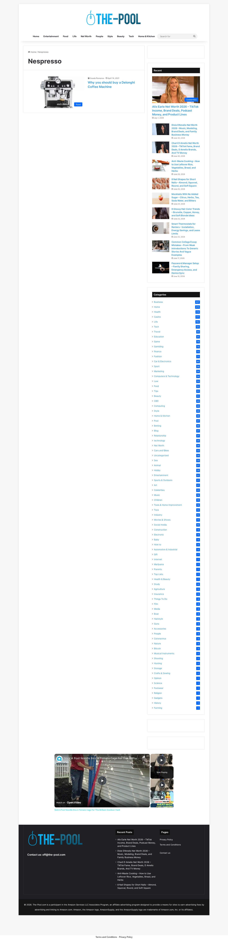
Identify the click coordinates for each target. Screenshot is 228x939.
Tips (156, 391)
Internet (158, 559)
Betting (157, 425)
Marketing (159, 371)
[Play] (162, 785)
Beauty (120, 36)
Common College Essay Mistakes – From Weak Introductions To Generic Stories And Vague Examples (185, 248)
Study (157, 584)
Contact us (165, 853)
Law (156, 381)
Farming (158, 708)
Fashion (158, 356)
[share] (143, 757)
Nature (157, 643)
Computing (159, 406)
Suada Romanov (97, 78)
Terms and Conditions (170, 844)
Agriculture (159, 589)
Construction (160, 529)
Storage (158, 668)
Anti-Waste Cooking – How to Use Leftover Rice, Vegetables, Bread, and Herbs (136, 876)
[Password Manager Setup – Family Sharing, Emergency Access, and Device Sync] (160, 267)
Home (36, 36)
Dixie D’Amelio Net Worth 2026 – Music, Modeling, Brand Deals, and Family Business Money (134, 854)
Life (74, 36)
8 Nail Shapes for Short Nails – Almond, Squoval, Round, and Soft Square (185, 182)
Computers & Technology (166, 376)
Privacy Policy (166, 839)
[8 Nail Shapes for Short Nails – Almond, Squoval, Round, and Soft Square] (160, 183)
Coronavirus (160, 638)
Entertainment (51, 36)
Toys (156, 510)
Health (157, 312)
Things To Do (160, 599)
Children (158, 500)
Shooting (158, 658)
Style (110, 36)
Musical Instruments (164, 653)
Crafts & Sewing (162, 673)
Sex (156, 460)
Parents (158, 569)
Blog (156, 430)
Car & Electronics (162, 361)
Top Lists (158, 574)
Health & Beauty (162, 579)
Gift (156, 554)
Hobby (157, 470)
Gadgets (158, 698)
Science (158, 683)
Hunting (158, 663)
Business (158, 302)
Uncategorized (161, 455)
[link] (59, 759)
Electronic (159, 534)
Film (156, 604)
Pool (156, 421)
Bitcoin (157, 648)
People (99, 36)
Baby (156, 539)
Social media (160, 524)
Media (157, 609)
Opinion (157, 678)
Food (65, 36)
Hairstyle (158, 619)
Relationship (160, 435)
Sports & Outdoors (163, 480)
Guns (156, 623)
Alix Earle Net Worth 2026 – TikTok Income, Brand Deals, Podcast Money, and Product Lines (175, 110)
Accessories (160, 628)
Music (157, 495)
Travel (157, 331)
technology (159, 440)
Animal (157, 465)
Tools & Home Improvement (168, 505)
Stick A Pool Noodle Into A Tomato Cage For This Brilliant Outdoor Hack (101, 758)
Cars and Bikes (161, 450)
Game (157, 341)
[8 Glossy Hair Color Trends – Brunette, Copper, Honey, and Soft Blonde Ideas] (160, 213)
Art (155, 485)
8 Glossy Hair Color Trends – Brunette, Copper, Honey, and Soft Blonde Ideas (186, 212)
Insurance (159, 594)
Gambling (158, 346)
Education (159, 336)
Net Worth (86, 36)
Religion (158, 693)
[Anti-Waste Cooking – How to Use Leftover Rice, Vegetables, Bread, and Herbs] (160, 165)
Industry (158, 515)
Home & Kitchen (146, 36)
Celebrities (159, 490)
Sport (156, 366)
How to (157, 544)
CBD (156, 401)
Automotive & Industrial (165, 549)
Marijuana (159, 564)
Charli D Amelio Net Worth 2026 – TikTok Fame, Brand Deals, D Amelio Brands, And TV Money (135, 865)
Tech (131, 36)
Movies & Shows (162, 520)
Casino (157, 317)
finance (157, 351)
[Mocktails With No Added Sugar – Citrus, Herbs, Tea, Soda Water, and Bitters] (160, 198)
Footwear (158, 688)
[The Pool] (114, 18)
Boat (156, 614)
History (157, 703)
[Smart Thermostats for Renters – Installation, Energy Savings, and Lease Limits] (160, 228)
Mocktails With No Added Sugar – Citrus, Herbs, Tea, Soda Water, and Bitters (185, 197)
